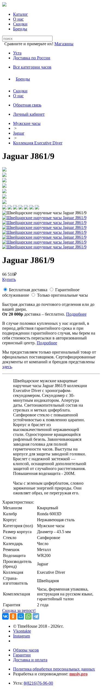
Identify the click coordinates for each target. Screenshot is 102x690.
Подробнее (76, 314)
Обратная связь (27, 105)
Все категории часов (32, 67)
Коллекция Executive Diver (37, 143)
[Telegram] (36, 616)
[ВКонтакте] (5, 616)
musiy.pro (78, 674)
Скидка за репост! (19, 610)
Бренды (20, 29)
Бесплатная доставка (28, 289)
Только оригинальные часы (62, 295)
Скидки (20, 24)
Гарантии (22, 655)
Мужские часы (27, 123)
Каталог (20, 14)
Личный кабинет (29, 114)
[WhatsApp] (28, 616)
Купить (9, 279)
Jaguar (18, 133)
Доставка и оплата (30, 659)
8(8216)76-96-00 (38, 683)
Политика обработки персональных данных (54, 669)
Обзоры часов (26, 650)
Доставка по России (31, 58)
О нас (18, 19)
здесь (7, 366)
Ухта (17, 53)
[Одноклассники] (13, 616)
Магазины (63, 43)
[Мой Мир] (20, 616)
